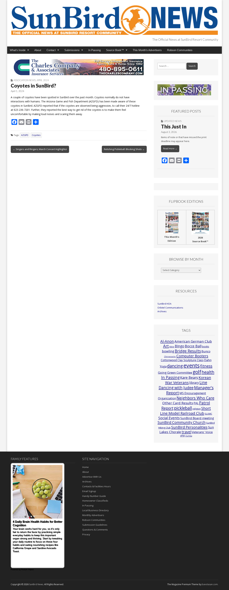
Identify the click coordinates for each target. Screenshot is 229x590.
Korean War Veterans (188, 380)
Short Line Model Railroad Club (185, 410)
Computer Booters (192, 355)
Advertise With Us (91, 476)
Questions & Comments (95, 529)
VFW (182, 435)
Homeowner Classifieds (95, 500)
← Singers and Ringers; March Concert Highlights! (40, 149)
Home (85, 467)
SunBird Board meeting (197, 418)
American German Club (193, 341)
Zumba (188, 436)
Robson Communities (180, 50)
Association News (25, 80)
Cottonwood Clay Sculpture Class (182, 360)
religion (197, 408)
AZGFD (24, 135)
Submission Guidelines (94, 524)
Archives (162, 311)
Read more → (170, 148)
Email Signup (89, 491)
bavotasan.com (210, 584)
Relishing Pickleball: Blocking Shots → (124, 149)
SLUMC (208, 413)
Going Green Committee (175, 372)
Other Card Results (177, 403)
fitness (206, 366)
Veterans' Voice (202, 432)
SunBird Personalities (189, 427)
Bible (171, 346)
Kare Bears (189, 377)
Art (166, 345)
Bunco (205, 351)
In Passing (94, 50)
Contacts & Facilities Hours (96, 486)
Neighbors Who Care (195, 397)
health (208, 372)
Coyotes (36, 135)
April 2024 (43, 80)
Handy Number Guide (94, 496)
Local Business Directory (95, 510)
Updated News (172, 121)
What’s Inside (18, 50)
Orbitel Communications (170, 307)
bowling (168, 351)
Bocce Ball (193, 346)
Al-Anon (167, 341)
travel (186, 431)
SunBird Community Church (182, 422)
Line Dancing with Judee (183, 385)
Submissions (72, 50)
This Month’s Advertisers (147, 50)
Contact (51, 50)
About (37, 50)
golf (197, 372)
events (191, 365)
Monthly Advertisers (93, 515)
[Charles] (79, 67)
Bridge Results (188, 350)
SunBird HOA (164, 303)
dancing (175, 366)
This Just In (173, 126)
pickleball (183, 408)
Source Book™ (115, 50)
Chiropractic (170, 356)
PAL (196, 403)
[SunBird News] (114, 18)
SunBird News (36, 584)
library (194, 383)
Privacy (86, 534)
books (205, 346)
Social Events (169, 417)
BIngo (179, 346)
